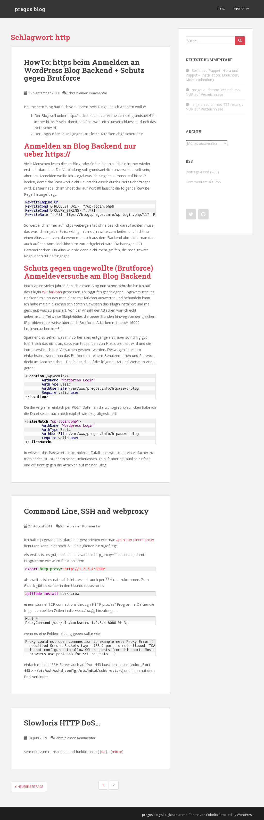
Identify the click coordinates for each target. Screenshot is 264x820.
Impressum (241, 9)
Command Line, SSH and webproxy (86, 511)
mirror (117, 751)
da (103, 751)
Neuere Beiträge (30, 786)
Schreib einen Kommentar (87, 93)
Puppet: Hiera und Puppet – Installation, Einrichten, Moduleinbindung (212, 75)
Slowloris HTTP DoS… (62, 723)
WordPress (245, 815)
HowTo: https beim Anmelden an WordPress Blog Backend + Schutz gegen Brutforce (84, 70)
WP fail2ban (52, 291)
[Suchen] (240, 40)
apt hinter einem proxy (135, 539)
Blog (221, 9)
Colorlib (212, 815)
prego (197, 89)
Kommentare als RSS (203, 182)
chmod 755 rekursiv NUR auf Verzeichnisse (213, 92)
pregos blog (30, 9)
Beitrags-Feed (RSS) (202, 171)
